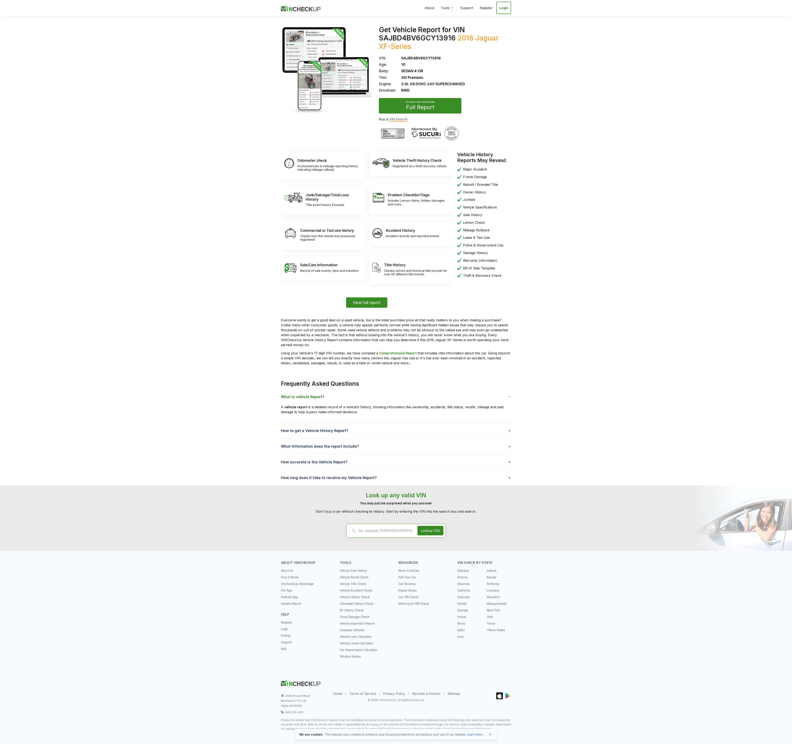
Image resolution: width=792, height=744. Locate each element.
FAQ (283, 649)
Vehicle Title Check (353, 584)
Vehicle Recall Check (354, 577)
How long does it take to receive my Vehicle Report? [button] (329, 477)
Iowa (460, 636)
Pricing (285, 635)
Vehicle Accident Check (356, 590)
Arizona (462, 577)
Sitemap (454, 694)
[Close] (490, 734)
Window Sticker (350, 656)
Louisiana (493, 590)
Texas (491, 623)
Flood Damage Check (354, 617)
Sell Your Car (407, 577)
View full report (367, 302)
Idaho (461, 630)
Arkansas (463, 584)
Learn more (474, 734)
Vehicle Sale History (353, 570)
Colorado (463, 597)
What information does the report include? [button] (320, 446)
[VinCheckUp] (301, 7)
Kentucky (493, 584)
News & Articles (409, 570)
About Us (287, 570)
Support (466, 8)
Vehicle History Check (355, 597)
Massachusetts (497, 603)
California (463, 590)
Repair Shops (407, 590)
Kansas (491, 577)
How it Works (290, 577)
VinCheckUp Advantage (297, 584)
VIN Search (398, 119)
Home (337, 694)
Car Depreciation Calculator (358, 650)
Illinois (461, 623)
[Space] (301, 682)
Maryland (493, 597)
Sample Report (291, 603)
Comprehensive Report (398, 353)
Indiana (491, 570)
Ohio (490, 617)
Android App (289, 597)
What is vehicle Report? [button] (302, 397)
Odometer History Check (357, 603)
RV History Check (352, 610)
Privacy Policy (394, 694)
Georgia (462, 610)
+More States (496, 630)
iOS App (286, 590)
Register (486, 8)
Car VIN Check (408, 597)
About (429, 8)
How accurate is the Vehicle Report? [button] (314, 462)
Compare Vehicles (352, 630)
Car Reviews (407, 584)
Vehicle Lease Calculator (356, 643)
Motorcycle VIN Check (413, 603)
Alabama (463, 570)
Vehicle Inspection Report (357, 623)
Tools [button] (445, 8)
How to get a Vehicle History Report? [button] (314, 430)
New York (493, 610)
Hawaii (461, 617)
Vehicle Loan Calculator (356, 636)
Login (503, 8)
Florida (462, 603)
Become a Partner (426, 694)
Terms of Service (362, 694)
